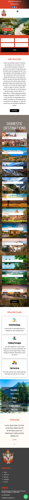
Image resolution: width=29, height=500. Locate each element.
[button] (17, 11)
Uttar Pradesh (6, 137)
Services (6, 477)
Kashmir (4, 182)
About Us (6, 474)
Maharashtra (5, 228)
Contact (6, 482)
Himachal (5, 167)
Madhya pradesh (6, 213)
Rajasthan (5, 198)
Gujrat (4, 243)
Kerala (4, 260)
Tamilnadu (5, 275)
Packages (6, 479)
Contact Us (7, 29)
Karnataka (5, 290)
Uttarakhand (5, 152)
